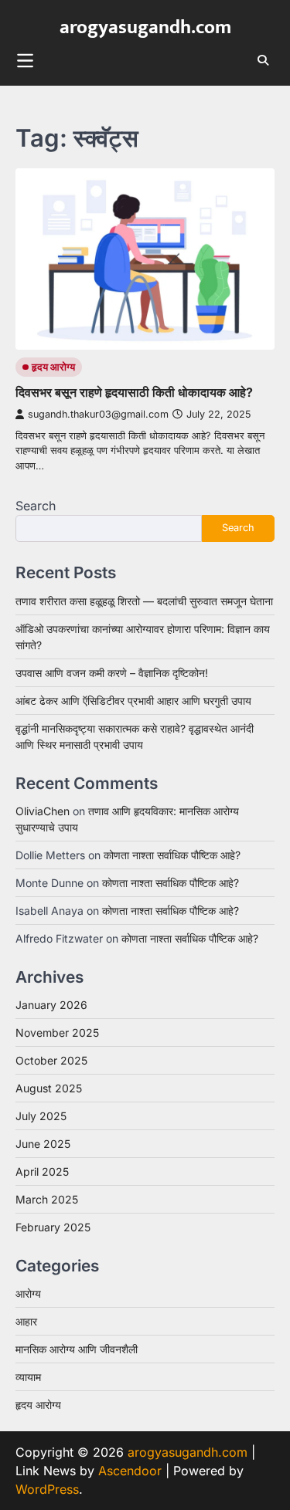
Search (35, 505)
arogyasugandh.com (145, 27)
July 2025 (41, 1115)
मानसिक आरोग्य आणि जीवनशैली (76, 1349)
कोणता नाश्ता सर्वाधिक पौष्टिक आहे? (172, 855)
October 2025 (51, 1060)
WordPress (47, 1489)
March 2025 (46, 1199)
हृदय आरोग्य (53, 367)
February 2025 (52, 1227)
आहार (26, 1321)
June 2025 (42, 1143)
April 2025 (42, 1171)
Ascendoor (130, 1470)
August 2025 (48, 1088)
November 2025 (57, 1032)
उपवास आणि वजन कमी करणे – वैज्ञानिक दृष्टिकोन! (111, 672)
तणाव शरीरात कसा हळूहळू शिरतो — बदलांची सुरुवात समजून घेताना (144, 601)
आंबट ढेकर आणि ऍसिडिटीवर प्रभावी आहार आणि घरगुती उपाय (133, 700)
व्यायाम (28, 1376)
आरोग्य (28, 1293)
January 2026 (51, 1004)
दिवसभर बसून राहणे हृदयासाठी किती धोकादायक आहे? (134, 392)
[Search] (263, 60)
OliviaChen (42, 811)
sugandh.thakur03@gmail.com (98, 414)
